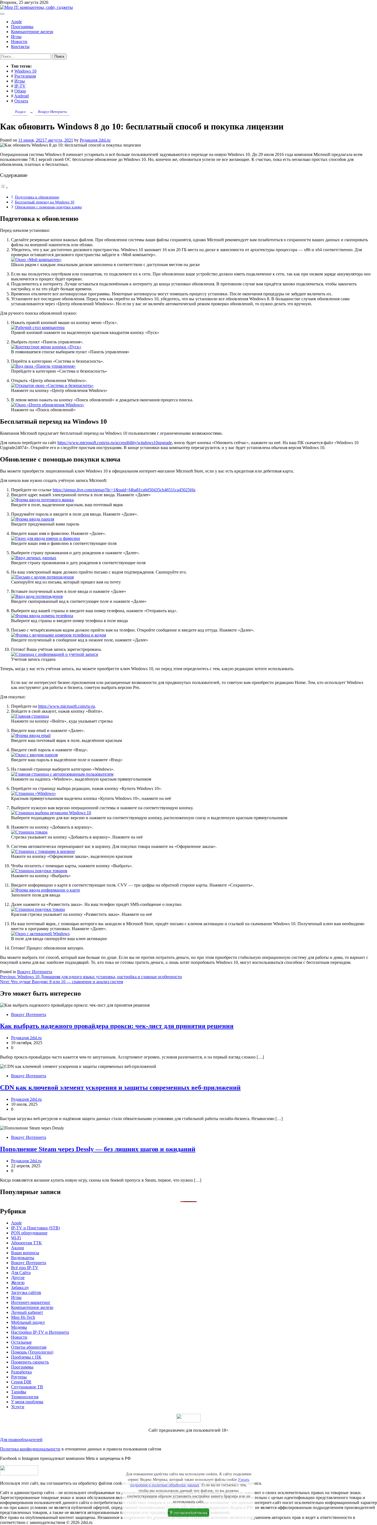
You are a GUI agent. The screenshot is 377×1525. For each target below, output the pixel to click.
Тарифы (18, 1391)
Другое (18, 1277)
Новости (19, 41)
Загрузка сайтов (26, 1292)
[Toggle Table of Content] (4, 187)
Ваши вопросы (25, 1252)
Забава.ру (20, 1287)
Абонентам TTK (26, 1242)
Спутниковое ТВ (27, 1387)
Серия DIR (21, 1382)
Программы (22, 26)
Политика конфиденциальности (30, 1449)
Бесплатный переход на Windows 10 (44, 202)
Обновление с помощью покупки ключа (48, 207)
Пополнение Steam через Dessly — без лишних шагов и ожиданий (97, 1149)
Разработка (21, 1372)
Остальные (21, 1342)
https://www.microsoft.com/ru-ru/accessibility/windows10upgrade (114, 442)
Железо (18, 1282)
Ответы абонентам (28, 1347)
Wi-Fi (16, 1237)
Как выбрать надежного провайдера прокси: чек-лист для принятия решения (116, 1026)
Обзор (20, 91)
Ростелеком (25, 76)
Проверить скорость (30, 1362)
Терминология (24, 1396)
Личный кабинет (27, 1312)
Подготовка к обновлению (37, 197)
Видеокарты (22, 1257)
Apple (16, 21)
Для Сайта (21, 1272)
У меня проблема (27, 1401)
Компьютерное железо (32, 31)
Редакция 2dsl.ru (95, 140)
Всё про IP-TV (24, 1267)
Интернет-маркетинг (31, 1302)
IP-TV (20, 86)
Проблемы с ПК (26, 1357)
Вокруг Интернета (34, 971)
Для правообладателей (21, 1439)
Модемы (19, 1327)
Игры (16, 36)
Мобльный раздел (28, 1322)
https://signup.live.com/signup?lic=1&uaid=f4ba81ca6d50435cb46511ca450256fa (124, 489)
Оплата (21, 101)
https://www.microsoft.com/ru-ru (66, 706)
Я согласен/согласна (188, 1512)
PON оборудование (29, 1232)
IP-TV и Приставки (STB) (35, 1228)
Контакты (20, 46)
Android (21, 96)
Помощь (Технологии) (32, 1352)
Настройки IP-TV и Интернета (40, 1332)
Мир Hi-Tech (23, 1317)
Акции (17, 1247)
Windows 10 (25, 71)
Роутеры (19, 1377)
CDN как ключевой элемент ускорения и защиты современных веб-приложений (120, 1087)
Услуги (17, 1406)
